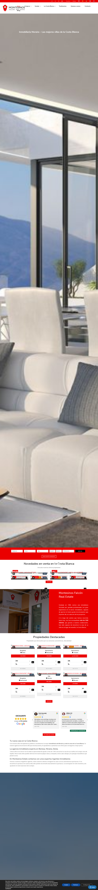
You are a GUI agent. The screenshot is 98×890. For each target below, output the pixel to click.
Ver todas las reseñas (49, 734)
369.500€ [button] (22, 683)
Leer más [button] (36, 726)
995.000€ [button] (49, 681)
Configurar (8, 888)
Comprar (27, 6)
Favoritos (68, 1)
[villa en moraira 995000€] (49, 673)
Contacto (87, 6)
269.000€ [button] (36, 577)
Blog (18, 10)
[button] (87, 720)
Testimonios (62, 6)
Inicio (18, 6)
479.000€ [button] (55, 577)
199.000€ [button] (49, 656)
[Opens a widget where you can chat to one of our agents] (92, 887)
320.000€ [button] (22, 656)
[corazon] (14, 574)
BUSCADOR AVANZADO (49, 556)
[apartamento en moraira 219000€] (75, 674)
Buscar (80, 551)
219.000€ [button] (75, 683)
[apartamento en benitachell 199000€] (68, 572)
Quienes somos (75, 6)
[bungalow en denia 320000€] (29, 572)
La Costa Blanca (49, 6)
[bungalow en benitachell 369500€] (23, 674)
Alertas (74, 1)
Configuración (86, 885)
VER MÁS (49, 582)
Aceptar (66, 885)
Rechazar (75, 885)
